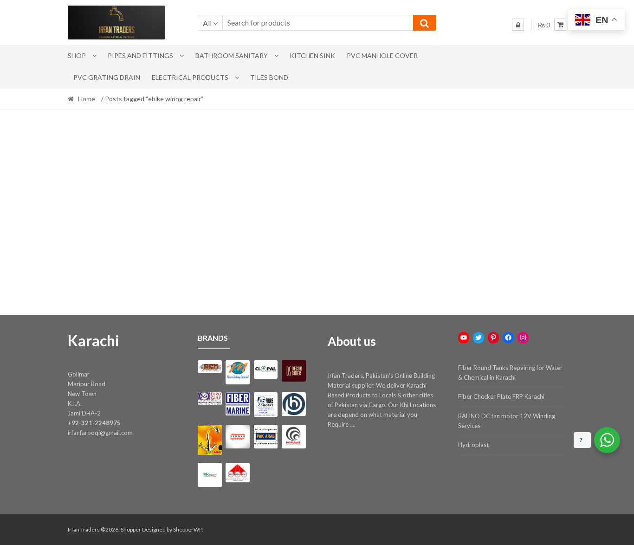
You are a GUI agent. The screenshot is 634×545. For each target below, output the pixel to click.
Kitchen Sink (312, 55)
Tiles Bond (269, 77)
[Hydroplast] (293, 404)
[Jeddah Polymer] (237, 436)
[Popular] (293, 436)
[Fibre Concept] (266, 404)
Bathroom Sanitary (231, 55)
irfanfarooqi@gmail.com (100, 432)
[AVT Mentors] (237, 372)
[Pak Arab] (266, 436)
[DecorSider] (293, 371)
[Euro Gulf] (209, 398)
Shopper (131, 529)
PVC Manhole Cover (382, 55)
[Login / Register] (518, 25)
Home (86, 99)
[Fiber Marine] (237, 404)
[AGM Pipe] (209, 366)
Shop (77, 55)
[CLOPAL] (266, 369)
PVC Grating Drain (106, 77)
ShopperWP (187, 529)
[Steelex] (237, 472)
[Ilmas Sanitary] (209, 440)
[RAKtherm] (209, 475)
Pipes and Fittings (140, 55)
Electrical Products (190, 77)
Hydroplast (473, 444)
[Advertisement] (317, 195)
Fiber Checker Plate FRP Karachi (501, 396)
